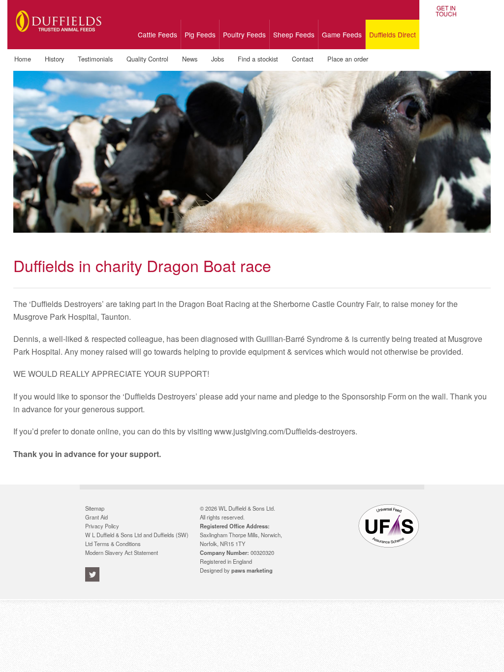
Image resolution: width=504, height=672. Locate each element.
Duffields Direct (392, 34)
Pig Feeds (200, 34)
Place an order (347, 58)
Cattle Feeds (157, 34)
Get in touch (446, 11)
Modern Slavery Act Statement (121, 552)
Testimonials (95, 58)
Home (22, 58)
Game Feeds (342, 34)
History (54, 58)
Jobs (217, 58)
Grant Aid (96, 517)
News (189, 58)
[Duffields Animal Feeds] (58, 38)
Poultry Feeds (244, 34)
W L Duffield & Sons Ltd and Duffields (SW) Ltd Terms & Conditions (137, 539)
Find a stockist (258, 58)
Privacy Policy (102, 526)
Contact (303, 58)
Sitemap (94, 508)
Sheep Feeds (294, 34)
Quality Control (147, 58)
